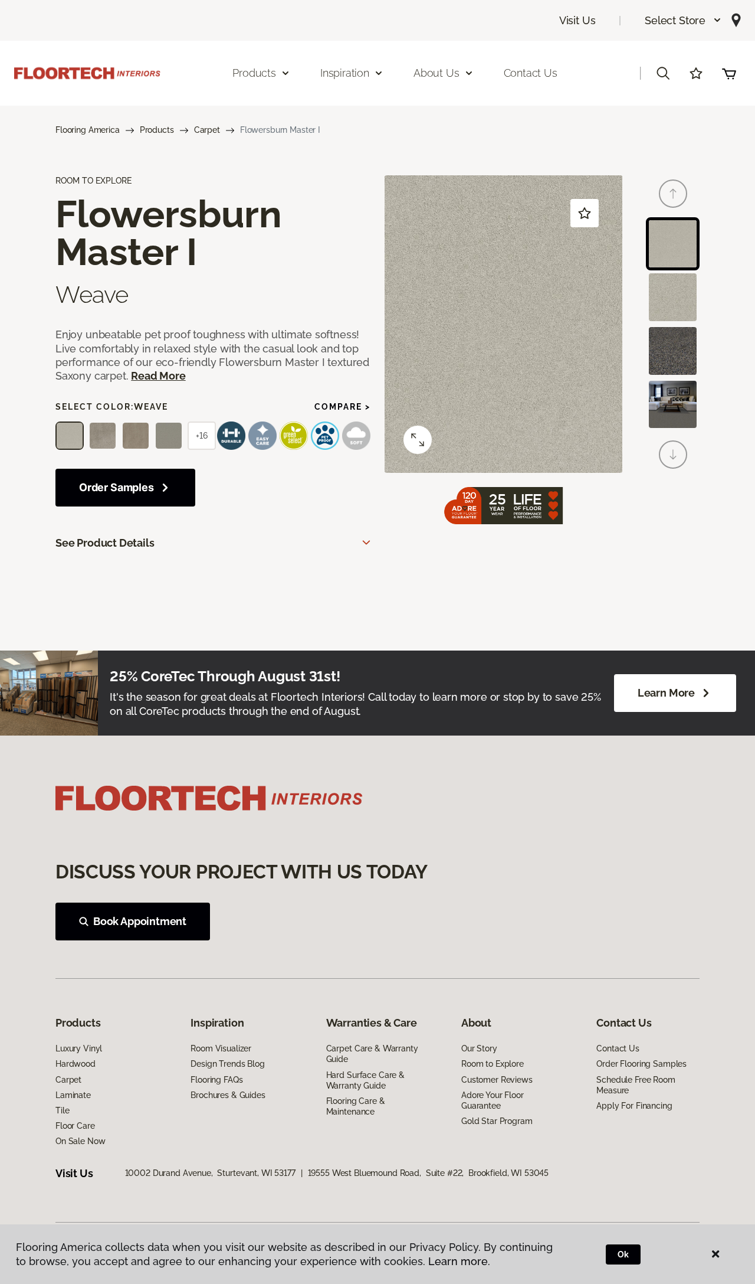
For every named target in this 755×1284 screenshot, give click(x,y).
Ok (623, 1254)
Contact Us (530, 73)
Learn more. (459, 1261)
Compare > (342, 406)
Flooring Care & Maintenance (355, 1106)
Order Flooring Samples (641, 1064)
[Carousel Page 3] (673, 351)
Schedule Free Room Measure (635, 1085)
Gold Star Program (497, 1121)
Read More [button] (158, 376)
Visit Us (577, 20)
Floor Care (75, 1126)
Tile (62, 1110)
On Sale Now (80, 1141)
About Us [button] (436, 73)
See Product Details (105, 543)
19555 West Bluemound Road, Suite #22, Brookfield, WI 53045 (428, 1173)
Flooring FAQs (216, 1079)
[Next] (673, 454)
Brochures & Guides (228, 1095)
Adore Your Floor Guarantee (492, 1100)
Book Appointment (139, 921)
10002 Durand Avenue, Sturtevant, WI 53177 (210, 1173)
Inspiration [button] (344, 73)
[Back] (673, 193)
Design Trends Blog (227, 1064)
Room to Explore (492, 1064)
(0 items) (729, 73)
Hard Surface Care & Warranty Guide (365, 1080)
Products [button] (254, 73)
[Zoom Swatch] (417, 440)
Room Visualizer (221, 1048)
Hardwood (75, 1064)
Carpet (207, 130)
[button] (683, 20)
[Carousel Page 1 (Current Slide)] (673, 244)
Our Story (479, 1048)
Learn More (666, 693)
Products (157, 130)
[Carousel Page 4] (673, 405)
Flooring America (87, 130)
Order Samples (116, 487)
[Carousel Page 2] (673, 297)
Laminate (73, 1095)
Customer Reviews (497, 1079)
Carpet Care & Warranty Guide (372, 1054)
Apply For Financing (634, 1105)
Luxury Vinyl (78, 1048)
